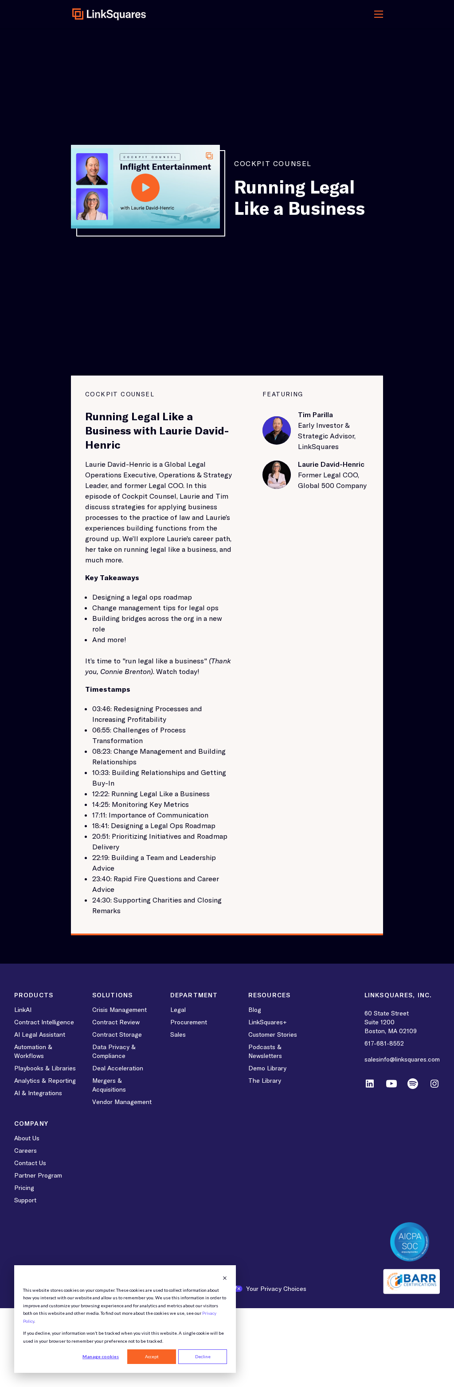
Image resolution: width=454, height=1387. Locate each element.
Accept (152, 1356)
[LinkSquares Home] (109, 14)
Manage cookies (100, 1356)
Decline (203, 1356)
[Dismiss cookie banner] (225, 1278)
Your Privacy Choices (276, 1289)
